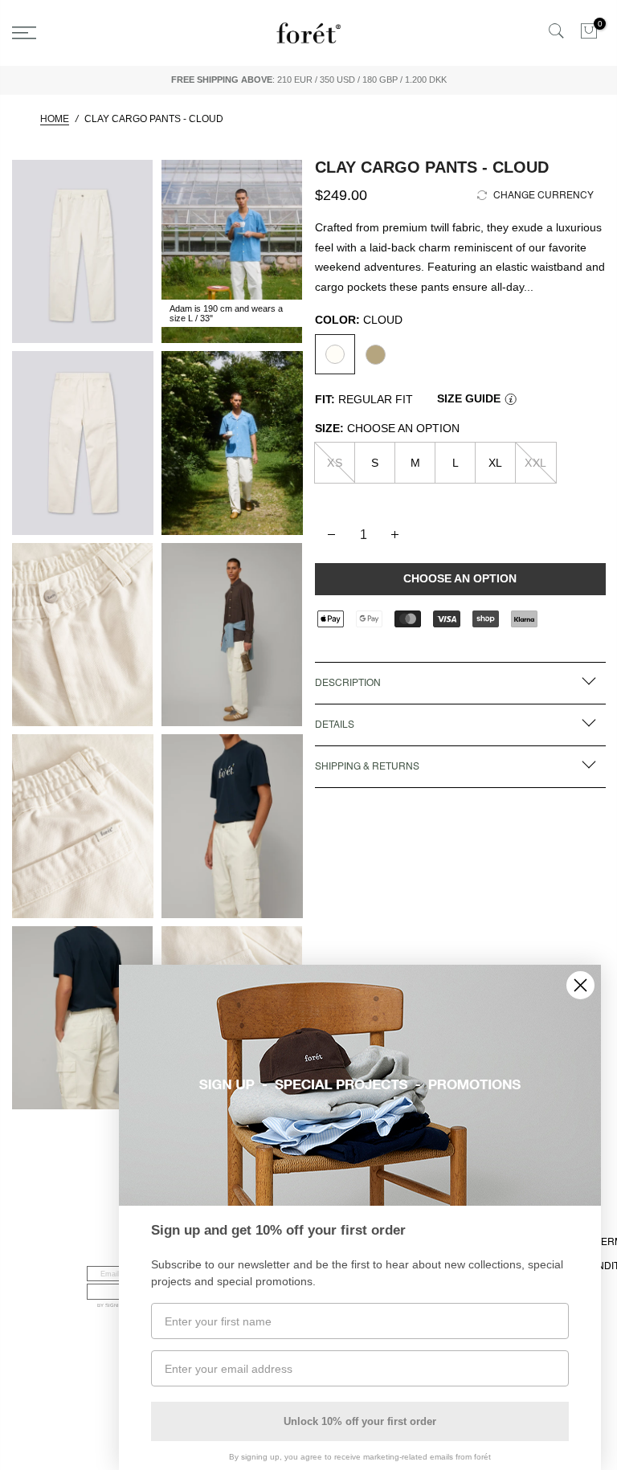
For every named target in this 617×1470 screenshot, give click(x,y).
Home (54, 119)
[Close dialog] (580, 985)
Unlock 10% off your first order (360, 1421)
